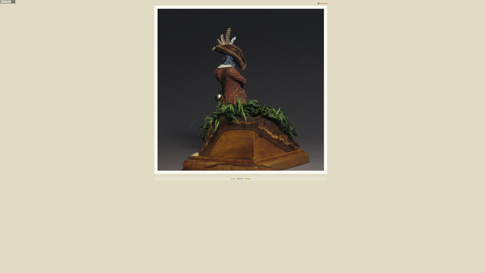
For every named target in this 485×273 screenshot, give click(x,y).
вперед (247, 178)
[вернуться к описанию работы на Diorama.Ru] (319, 3)
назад (233, 178)
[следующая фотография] (240, 90)
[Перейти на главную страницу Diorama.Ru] (8, 3)
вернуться (323, 3)
